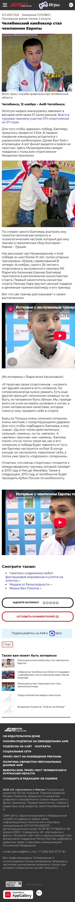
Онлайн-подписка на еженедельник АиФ (35, 741)
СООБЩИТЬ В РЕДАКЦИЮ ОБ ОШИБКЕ (30, 778)
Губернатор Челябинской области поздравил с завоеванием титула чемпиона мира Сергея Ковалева (43, 675)
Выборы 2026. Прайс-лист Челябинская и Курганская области (34, 772)
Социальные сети (17, 751)
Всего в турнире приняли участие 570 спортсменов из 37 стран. (35, 118)
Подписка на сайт (17, 746)
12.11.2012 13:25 (10, 15)
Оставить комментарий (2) (38, 616)
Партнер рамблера (34, 884)
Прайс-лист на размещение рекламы (32, 756)
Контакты (43, 746)
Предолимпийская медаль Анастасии (39, 695)
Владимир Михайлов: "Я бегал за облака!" (41, 706)
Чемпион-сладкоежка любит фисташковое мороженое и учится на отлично (34, 577)
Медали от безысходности (29, 584)
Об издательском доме (21, 736)
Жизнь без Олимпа (24, 588)
